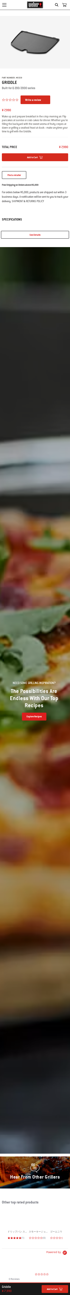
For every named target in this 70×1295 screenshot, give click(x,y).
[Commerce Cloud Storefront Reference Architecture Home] (35, 4)
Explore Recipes (34, 716)
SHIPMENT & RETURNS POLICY (28, 201)
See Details (35, 234)
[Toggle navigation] (4, 4)
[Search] (58, 5)
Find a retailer (14, 175)
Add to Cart (52, 1289)
